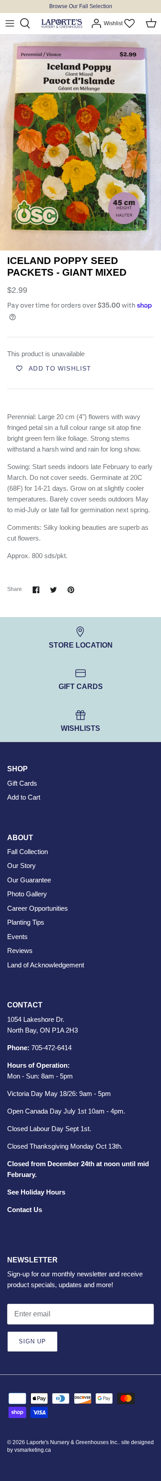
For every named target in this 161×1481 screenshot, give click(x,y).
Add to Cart (23, 797)
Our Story (21, 865)
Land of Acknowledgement (45, 965)
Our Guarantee (29, 880)
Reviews (20, 950)
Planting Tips (25, 922)
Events (17, 936)
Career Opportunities (37, 908)
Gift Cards (22, 783)
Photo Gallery (27, 894)
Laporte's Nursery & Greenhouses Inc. (72, 1442)
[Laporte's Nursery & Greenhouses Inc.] (61, 24)
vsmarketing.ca (32, 1450)
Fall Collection (27, 851)
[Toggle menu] (10, 23)
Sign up (32, 1341)
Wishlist (113, 23)
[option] (80, 143)
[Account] (94, 23)
